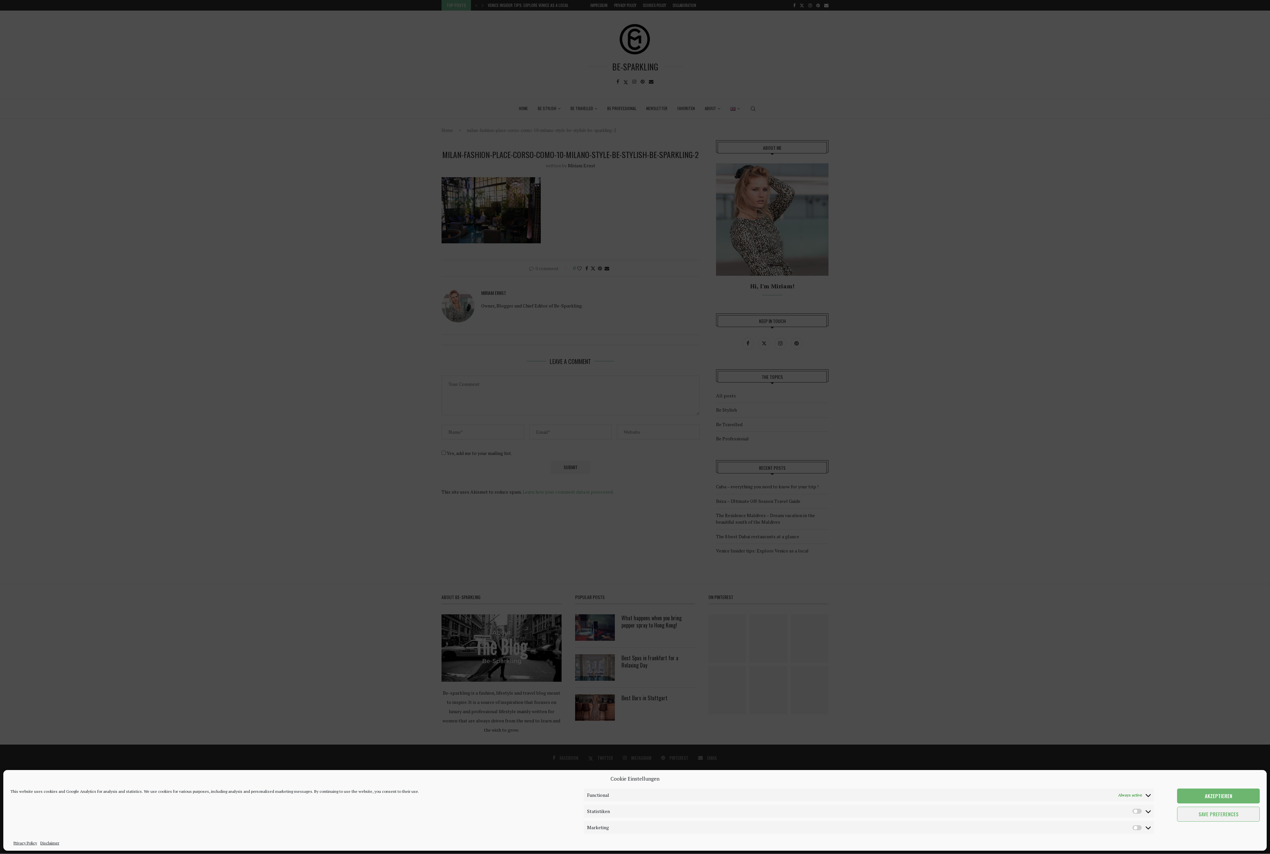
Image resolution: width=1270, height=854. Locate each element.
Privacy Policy (25, 842)
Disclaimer (49, 842)
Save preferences (1219, 814)
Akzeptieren (1218, 796)
